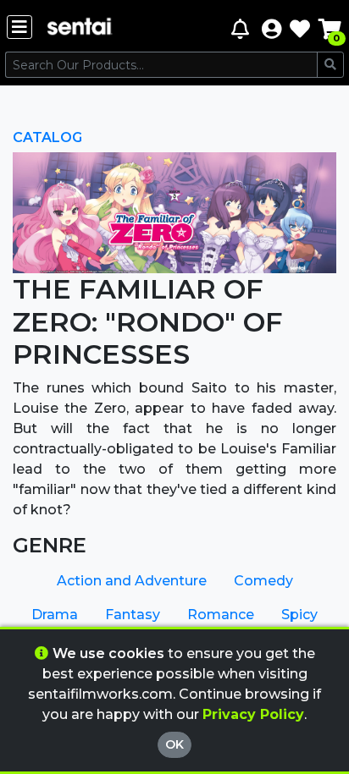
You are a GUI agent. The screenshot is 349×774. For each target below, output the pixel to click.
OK (174, 744)
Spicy (299, 615)
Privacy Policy (253, 714)
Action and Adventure (132, 581)
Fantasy (132, 615)
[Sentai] (79, 28)
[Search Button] (330, 65)
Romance (220, 615)
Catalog (47, 137)
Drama (54, 615)
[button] (271, 28)
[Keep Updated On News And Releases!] (242, 28)
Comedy (263, 581)
